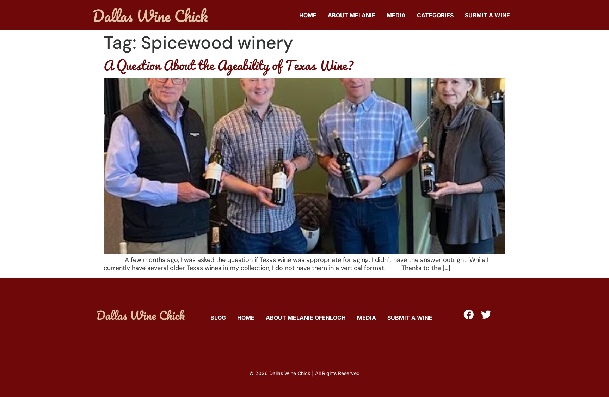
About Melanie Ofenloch (306, 317)
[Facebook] (468, 315)
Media (396, 15)
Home (307, 15)
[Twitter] (486, 315)
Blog (218, 317)
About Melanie (351, 15)
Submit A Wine (487, 15)
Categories (435, 15)
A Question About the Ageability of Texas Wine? (229, 65)
